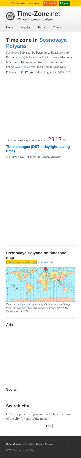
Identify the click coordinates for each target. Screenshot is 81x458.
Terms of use (28, 443)
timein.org (22, 304)
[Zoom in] (46, 262)
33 (64, 140)
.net (38, 13)
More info (50, 3)
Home (9, 27)
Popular (25, 27)
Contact (57, 27)
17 (58, 139)
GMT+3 (20, 67)
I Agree (64, 3)
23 (51, 139)
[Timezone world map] (21, 262)
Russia (22, 19)
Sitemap (40, 443)
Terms (41, 27)
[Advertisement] (40, 105)
